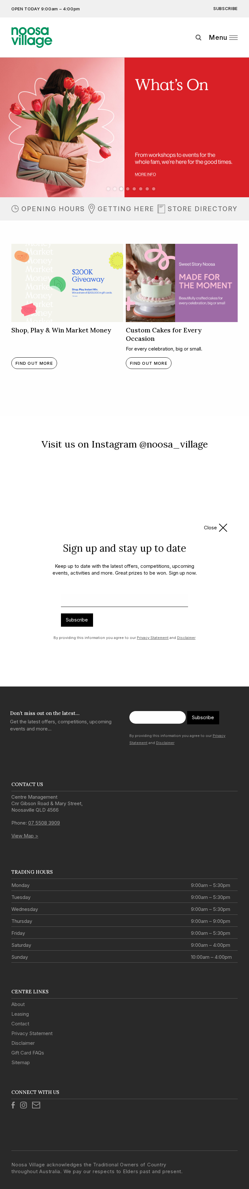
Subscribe (77, 619)
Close (210, 527)
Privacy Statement (153, 637)
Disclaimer (186, 637)
